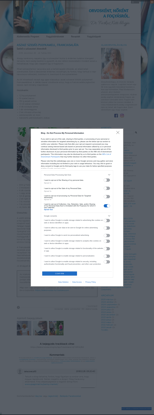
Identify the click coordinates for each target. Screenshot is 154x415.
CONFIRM (59, 273)
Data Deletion (63, 282)
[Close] (118, 133)
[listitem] (77, 174)
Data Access (77, 282)
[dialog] (77, 207)
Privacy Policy (90, 282)
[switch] (107, 180)
